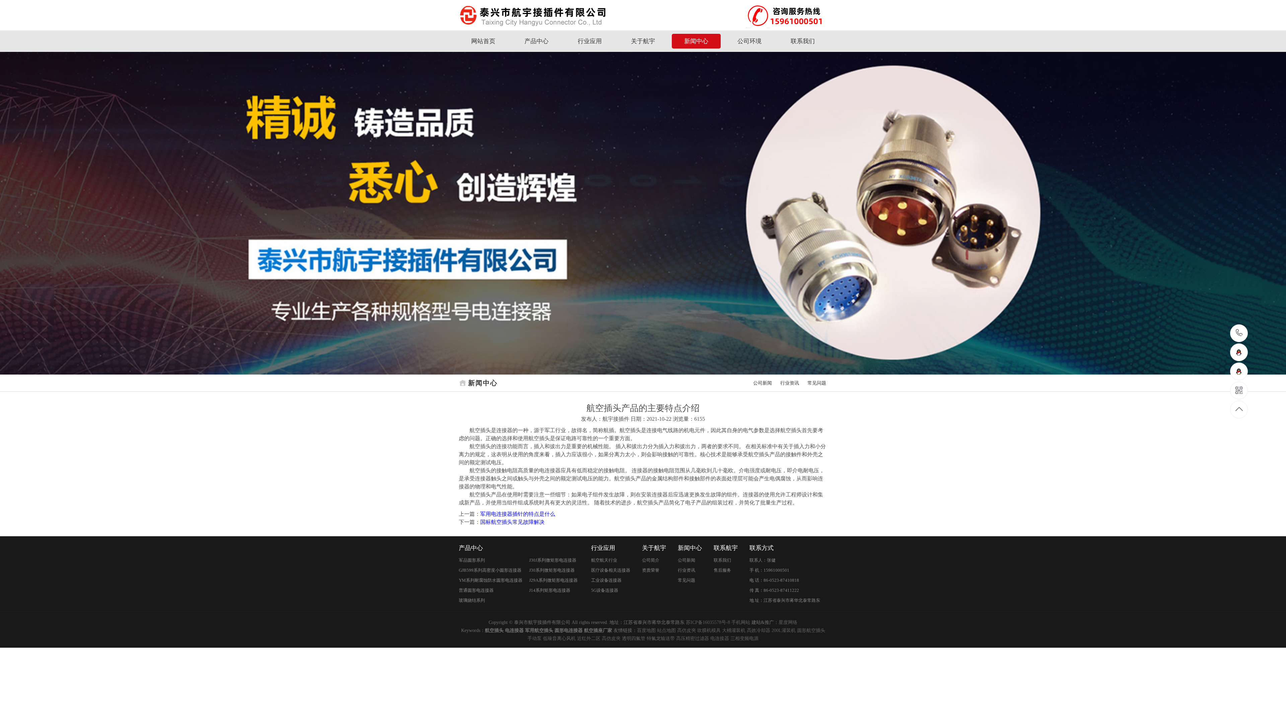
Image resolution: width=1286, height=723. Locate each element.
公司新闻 (762, 383)
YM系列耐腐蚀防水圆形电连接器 (490, 580)
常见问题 (816, 383)
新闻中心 (696, 41)
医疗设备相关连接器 (610, 570)
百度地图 (646, 630)
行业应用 (590, 41)
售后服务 (722, 570)
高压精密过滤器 (692, 638)
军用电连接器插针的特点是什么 (517, 514)
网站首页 (483, 41)
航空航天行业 (604, 560)
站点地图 (666, 630)
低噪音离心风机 (559, 638)
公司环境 (749, 41)
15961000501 (1239, 333)
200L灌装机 (784, 630)
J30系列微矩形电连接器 (552, 570)
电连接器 (719, 638)
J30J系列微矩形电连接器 (552, 560)
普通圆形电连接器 (476, 590)
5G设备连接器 (604, 590)
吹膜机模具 (709, 630)
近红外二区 (588, 638)
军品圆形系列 (472, 560)
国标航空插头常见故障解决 (512, 522)
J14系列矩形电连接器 (549, 590)
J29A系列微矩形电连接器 (553, 580)
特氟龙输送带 (661, 638)
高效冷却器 (758, 630)
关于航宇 (643, 41)
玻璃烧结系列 (472, 600)
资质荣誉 (650, 570)
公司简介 (650, 560)
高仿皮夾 (686, 630)
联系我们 (803, 41)
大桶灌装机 (733, 630)
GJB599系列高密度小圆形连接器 (490, 570)
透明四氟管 (633, 638)
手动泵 (534, 638)
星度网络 (788, 622)
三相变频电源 (744, 638)
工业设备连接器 (606, 580)
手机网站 (740, 622)
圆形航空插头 (811, 630)
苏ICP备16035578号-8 (708, 622)
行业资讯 (789, 383)
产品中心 (536, 41)
